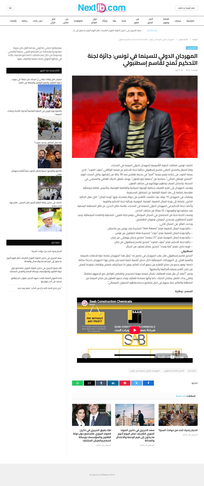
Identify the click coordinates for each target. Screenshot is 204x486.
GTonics (104, 475)
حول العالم (94, 21)
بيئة (114, 21)
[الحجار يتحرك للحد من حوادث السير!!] (178, 415)
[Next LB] (102, 8)
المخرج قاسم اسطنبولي (174, 371)
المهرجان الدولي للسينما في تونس (145, 371)
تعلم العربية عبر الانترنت (186, 8)
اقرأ (10, 8)
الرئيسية (190, 21)
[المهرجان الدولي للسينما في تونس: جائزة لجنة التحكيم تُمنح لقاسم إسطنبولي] (135, 117)
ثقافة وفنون (166, 21)
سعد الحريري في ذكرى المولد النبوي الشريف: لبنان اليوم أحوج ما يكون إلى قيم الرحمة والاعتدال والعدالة (105, 30)
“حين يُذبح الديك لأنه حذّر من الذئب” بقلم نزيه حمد (39, 288)
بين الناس (65, 21)
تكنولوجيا (78, 21)
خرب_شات (37, 21)
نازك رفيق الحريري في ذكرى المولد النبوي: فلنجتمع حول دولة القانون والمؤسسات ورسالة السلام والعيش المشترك (92, 435)
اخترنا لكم (192, 371)
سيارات (178, 21)
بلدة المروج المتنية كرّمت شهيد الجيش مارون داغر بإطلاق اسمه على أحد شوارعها (36, 280)
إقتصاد (13, 21)
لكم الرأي (53, 21)
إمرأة (104, 21)
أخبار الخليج (150, 21)
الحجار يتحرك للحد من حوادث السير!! (178, 430)
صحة (124, 21)
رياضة (24, 21)
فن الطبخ (136, 21)
